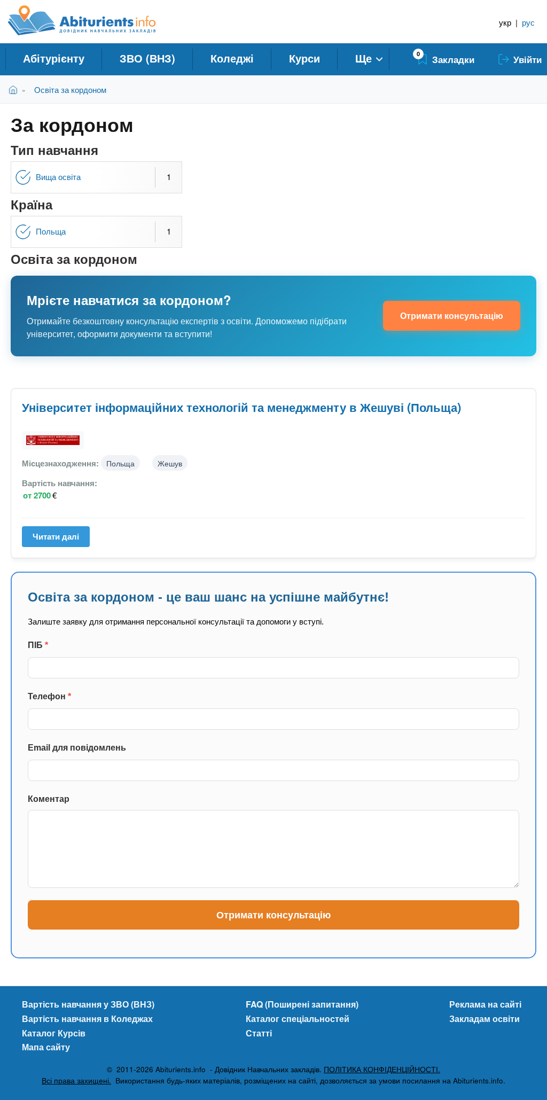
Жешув (170, 463)
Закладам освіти (484, 1018)
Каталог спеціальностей (297, 1018)
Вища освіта (58, 176)
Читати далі (60, 539)
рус (528, 22)
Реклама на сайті (485, 1004)
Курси (304, 58)
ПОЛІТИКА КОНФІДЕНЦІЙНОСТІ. (382, 1069)
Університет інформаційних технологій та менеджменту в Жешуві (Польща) (241, 407)
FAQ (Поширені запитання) (302, 1004)
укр (505, 22)
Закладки (453, 59)
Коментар (48, 798)
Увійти (527, 59)
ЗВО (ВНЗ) (147, 58)
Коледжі (232, 58)
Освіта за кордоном (70, 89)
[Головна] (93, 20)
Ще (363, 58)
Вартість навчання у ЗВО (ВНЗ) (88, 1004)
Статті (259, 1033)
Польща (51, 231)
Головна (15, 89)
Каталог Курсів (53, 1033)
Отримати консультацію (451, 315)
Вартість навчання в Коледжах (87, 1018)
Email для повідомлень (77, 747)
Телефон (49, 696)
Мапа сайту (46, 1047)
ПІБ (38, 645)
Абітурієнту (53, 58)
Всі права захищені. (76, 1080)
